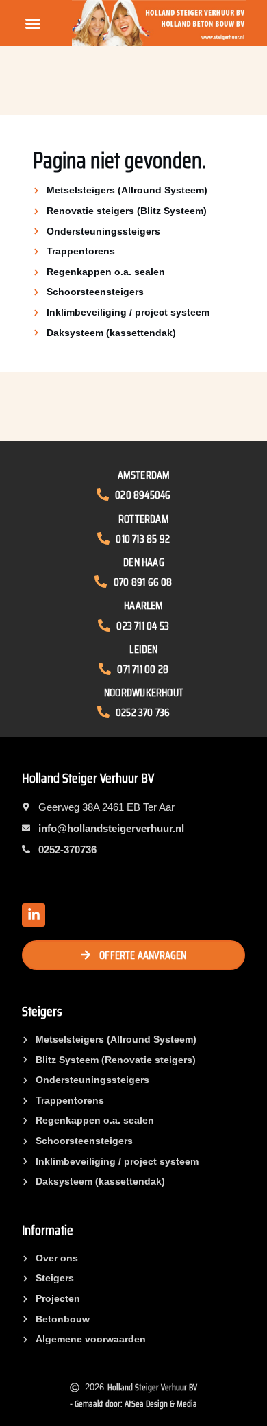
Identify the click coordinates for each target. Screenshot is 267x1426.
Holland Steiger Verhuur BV (88, 778)
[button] (33, 23)
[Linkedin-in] (33, 915)
